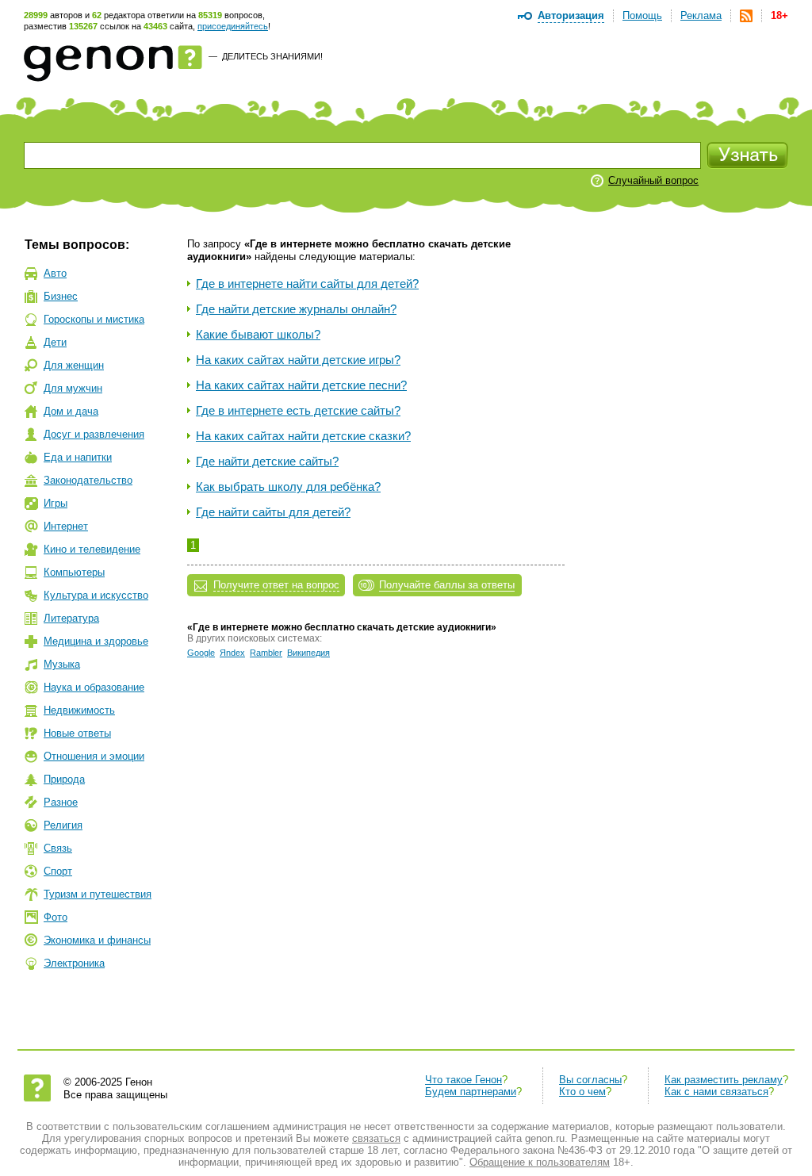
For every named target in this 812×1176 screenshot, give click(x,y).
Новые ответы (77, 733)
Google (201, 652)
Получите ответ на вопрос (276, 585)
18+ (779, 15)
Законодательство (88, 480)
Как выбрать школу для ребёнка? (288, 486)
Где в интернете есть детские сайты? (298, 410)
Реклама (701, 15)
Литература (71, 618)
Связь (58, 848)
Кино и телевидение (92, 549)
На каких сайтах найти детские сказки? (303, 435)
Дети (55, 342)
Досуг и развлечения (94, 434)
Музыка (62, 664)
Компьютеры (74, 572)
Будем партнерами (470, 1091)
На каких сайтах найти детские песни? (301, 385)
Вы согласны (590, 1080)
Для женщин (74, 365)
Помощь (642, 15)
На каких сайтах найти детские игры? (298, 359)
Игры (55, 503)
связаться (376, 1138)
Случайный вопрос (653, 180)
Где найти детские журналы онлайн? (296, 309)
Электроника (74, 963)
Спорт (58, 871)
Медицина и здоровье (96, 641)
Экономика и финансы (97, 940)
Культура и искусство (96, 595)
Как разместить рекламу (724, 1080)
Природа (64, 779)
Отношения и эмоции (94, 756)
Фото (55, 917)
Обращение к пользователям (539, 1162)
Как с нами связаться (716, 1091)
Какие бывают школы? (258, 334)
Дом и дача (71, 411)
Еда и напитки (78, 457)
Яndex (232, 652)
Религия (63, 825)
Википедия (308, 652)
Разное (61, 802)
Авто (55, 273)
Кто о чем (582, 1091)
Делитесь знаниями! (272, 56)
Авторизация (571, 15)
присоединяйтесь (232, 26)
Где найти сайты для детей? (273, 512)
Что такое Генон (463, 1080)
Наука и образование (94, 687)
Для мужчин (73, 388)
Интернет (66, 526)
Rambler (266, 652)
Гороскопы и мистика (94, 319)
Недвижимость (79, 710)
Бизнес (61, 296)
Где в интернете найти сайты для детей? (307, 283)
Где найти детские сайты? (267, 461)
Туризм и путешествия (97, 894)
